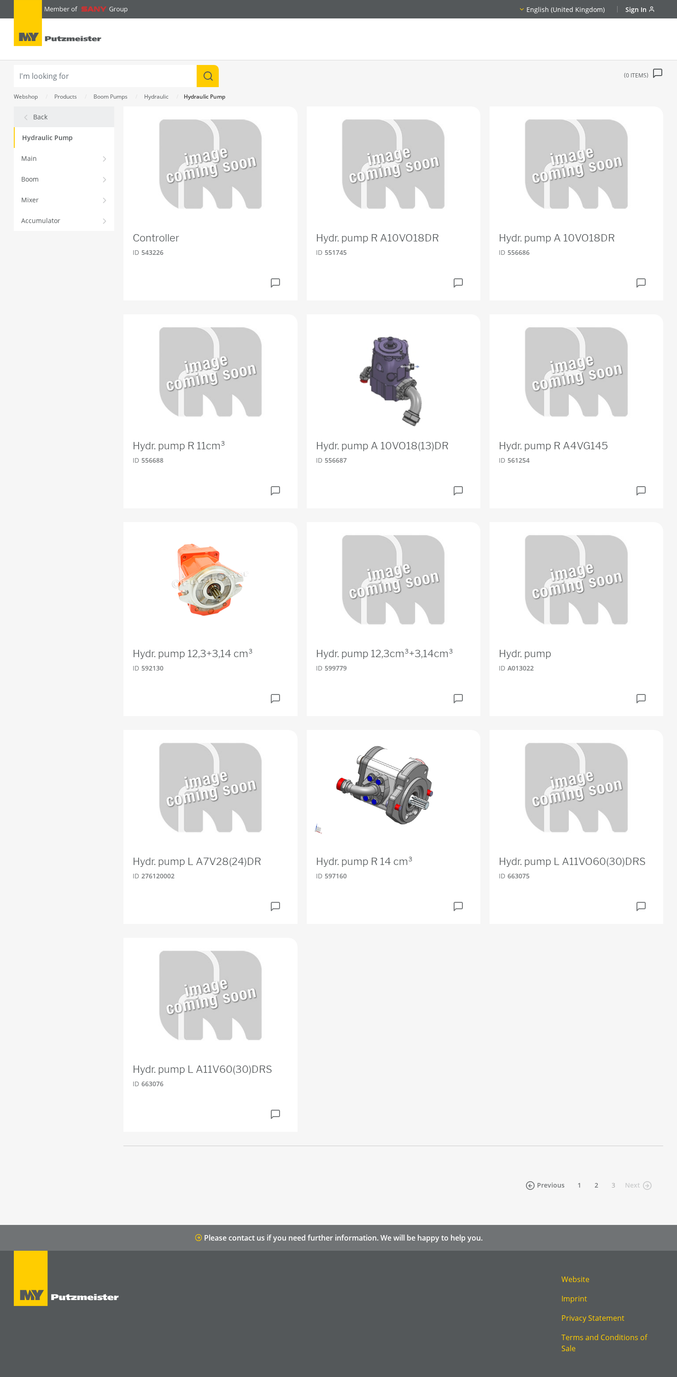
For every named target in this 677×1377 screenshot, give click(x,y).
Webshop (26, 96)
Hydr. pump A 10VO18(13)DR (382, 446)
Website (575, 1279)
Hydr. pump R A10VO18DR (377, 238)
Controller (156, 238)
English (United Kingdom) (565, 9)
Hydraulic (156, 96)
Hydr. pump (525, 653)
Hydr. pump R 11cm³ (179, 446)
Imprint (574, 1299)
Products (65, 96)
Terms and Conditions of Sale (604, 1342)
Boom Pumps (110, 96)
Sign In (636, 9)
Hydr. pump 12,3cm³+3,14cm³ (384, 653)
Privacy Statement (592, 1318)
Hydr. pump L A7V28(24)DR (197, 861)
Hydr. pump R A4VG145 (553, 446)
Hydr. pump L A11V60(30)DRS (202, 1069)
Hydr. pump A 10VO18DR (557, 238)
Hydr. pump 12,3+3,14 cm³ (193, 653)
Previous (551, 1185)
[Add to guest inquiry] (275, 283)
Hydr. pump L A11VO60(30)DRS (572, 861)
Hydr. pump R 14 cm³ (364, 861)
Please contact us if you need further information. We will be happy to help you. (342, 1238)
